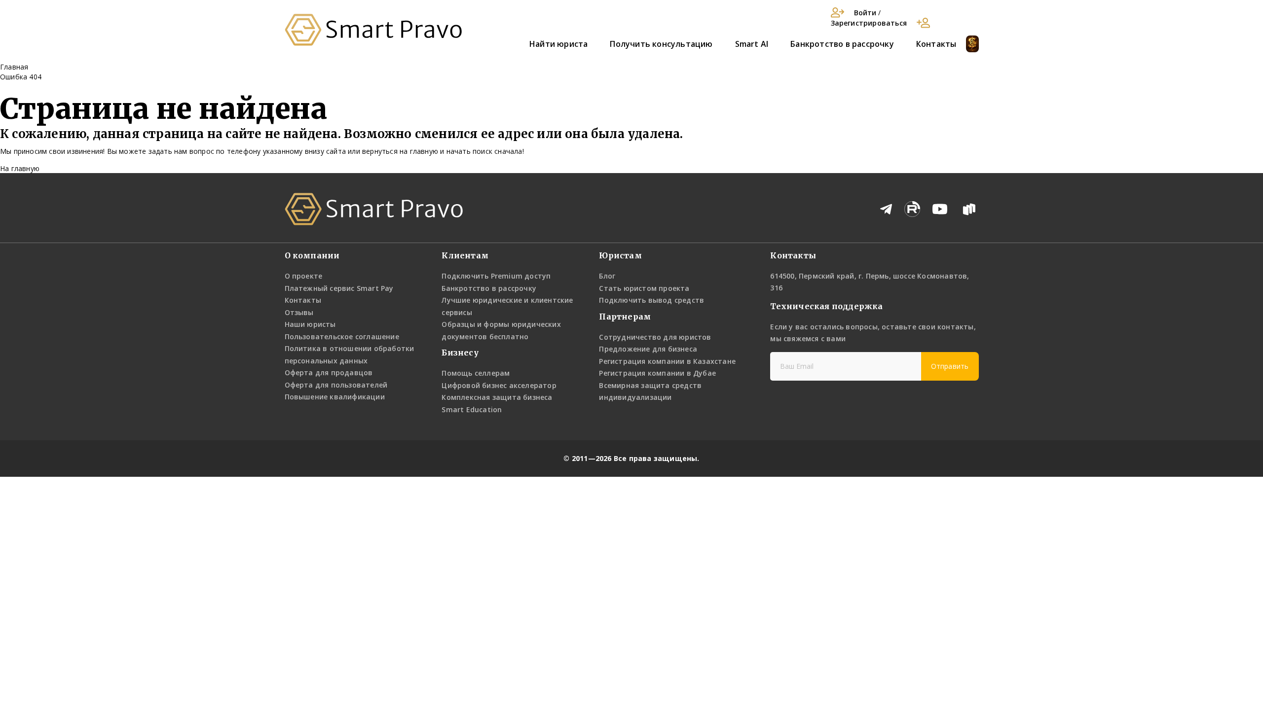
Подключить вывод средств (651, 300)
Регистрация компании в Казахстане (667, 361)
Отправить (950, 366)
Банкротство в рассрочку (842, 43)
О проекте (304, 276)
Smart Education (472, 409)
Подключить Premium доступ (496, 276)
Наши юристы (310, 324)
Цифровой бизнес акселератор (499, 385)
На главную (19, 168)
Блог (607, 276)
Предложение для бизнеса (648, 349)
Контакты (936, 43)
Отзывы (299, 312)
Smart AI (752, 43)
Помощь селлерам (476, 373)
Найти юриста (558, 43)
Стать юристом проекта (644, 288)
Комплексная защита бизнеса (497, 397)
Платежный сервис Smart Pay (339, 288)
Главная (14, 66)
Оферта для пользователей (336, 385)
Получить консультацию (661, 43)
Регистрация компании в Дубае (657, 373)
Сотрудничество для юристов (655, 337)
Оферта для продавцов (329, 372)
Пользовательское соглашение (342, 336)
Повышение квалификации (335, 396)
